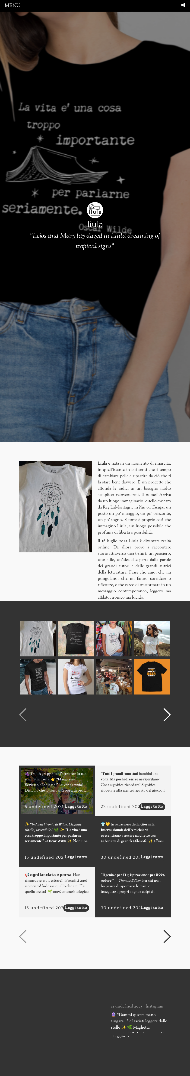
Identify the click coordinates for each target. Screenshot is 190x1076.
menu (12, 5)
